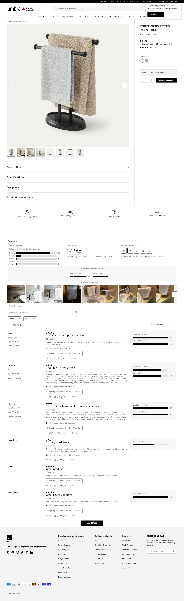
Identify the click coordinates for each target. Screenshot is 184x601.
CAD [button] (105, 1)
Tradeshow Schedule (129, 549)
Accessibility (126, 568)
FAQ (96, 540)
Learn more (156, 14)
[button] (158, 44)
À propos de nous (131, 1)
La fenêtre (84, 16)
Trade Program (127, 545)
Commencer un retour (103, 549)
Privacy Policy (63, 572)
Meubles (143, 16)
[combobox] (99, 8)
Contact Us (99, 559)
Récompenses (148, 1)
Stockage (99, 16)
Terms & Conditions (65, 568)
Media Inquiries (128, 554)
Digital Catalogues (64, 577)
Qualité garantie (100, 554)
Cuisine (130, 16)
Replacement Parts (101, 563)
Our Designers (63, 549)
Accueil (9, 21)
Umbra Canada (15, 593)
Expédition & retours (102, 545)
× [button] (179, 4)
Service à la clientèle (167, 1)
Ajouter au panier (166, 80)
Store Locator (127, 559)
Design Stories (63, 559)
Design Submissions (129, 563)
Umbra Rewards (64, 545)
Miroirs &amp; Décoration (62, 16)
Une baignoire (115, 16)
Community (62, 563)
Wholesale (126, 540)
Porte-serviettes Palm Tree (20, 21)
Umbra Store (63, 554)
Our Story (61, 540)
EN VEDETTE (39, 16)
